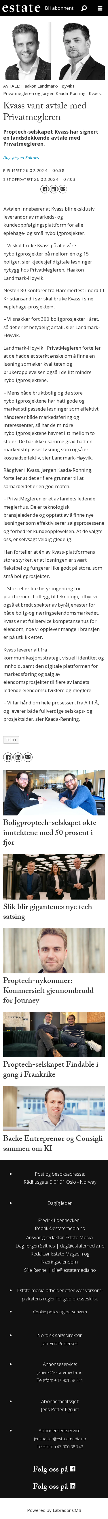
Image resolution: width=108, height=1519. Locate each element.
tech (11, 739)
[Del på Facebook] (44, 189)
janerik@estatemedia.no (60, 1372)
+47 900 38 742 (68, 1446)
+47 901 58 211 (68, 1380)
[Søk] (84, 8)
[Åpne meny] (100, 8)
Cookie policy (45, 1311)
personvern (76, 1311)
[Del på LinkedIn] (54, 189)
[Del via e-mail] (62, 189)
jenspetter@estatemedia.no (60, 1438)
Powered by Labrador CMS (54, 1510)
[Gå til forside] (21, 8)
